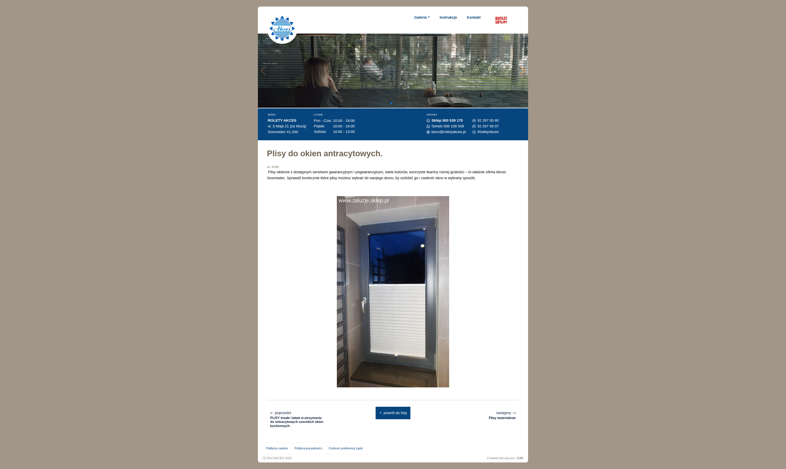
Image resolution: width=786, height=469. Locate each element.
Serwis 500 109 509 (447, 126)
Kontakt (474, 17)
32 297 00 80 (488, 120)
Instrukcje (448, 17)
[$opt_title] (501, 20)
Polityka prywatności (308, 448)
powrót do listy (395, 413)
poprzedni (296, 419)
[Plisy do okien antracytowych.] (393, 292)
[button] (522, 70)
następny (502, 415)
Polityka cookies (277, 448)
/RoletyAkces (488, 132)
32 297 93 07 (488, 126)
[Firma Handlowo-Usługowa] (282, 28)
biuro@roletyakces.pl (448, 132)
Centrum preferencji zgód (346, 448)
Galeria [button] (420, 17)
